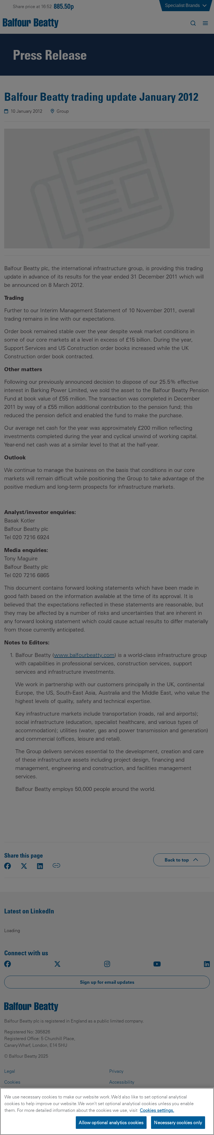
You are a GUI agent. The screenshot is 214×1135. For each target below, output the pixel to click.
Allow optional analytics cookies (111, 1122)
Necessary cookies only (178, 1122)
